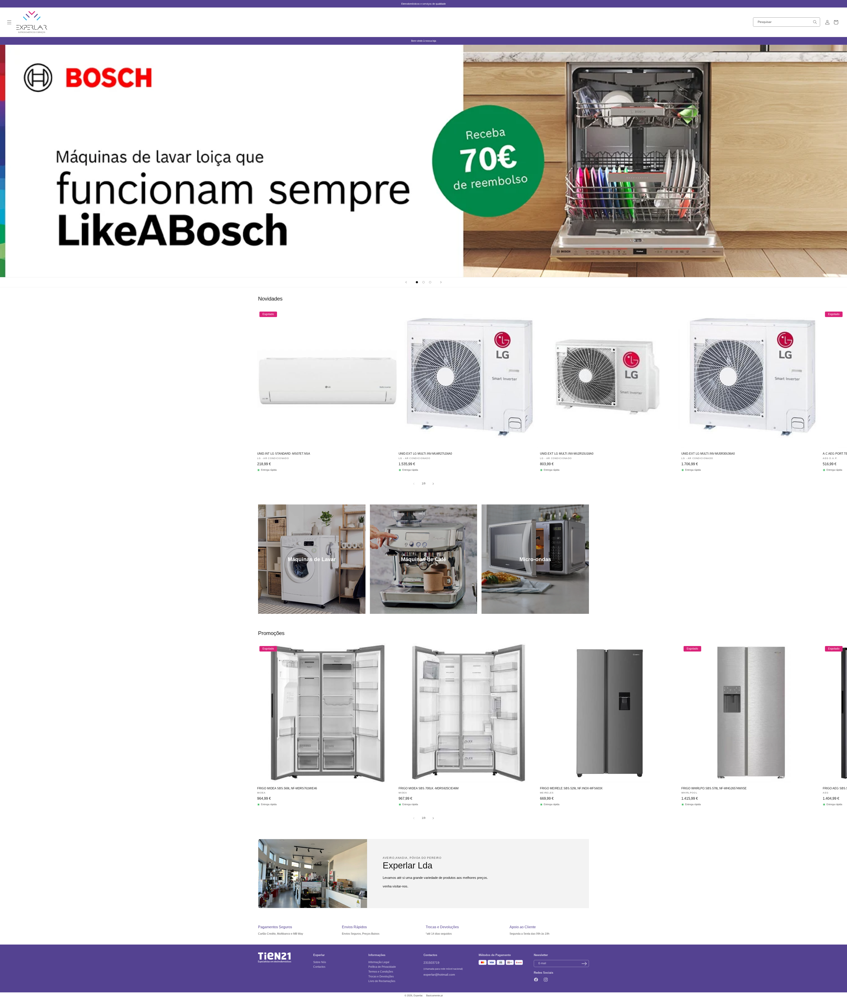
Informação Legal (378, 962)
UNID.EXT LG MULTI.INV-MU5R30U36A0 (708, 454)
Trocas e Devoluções (381, 976)
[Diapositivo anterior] (406, 282)
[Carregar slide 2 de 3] (423, 282)
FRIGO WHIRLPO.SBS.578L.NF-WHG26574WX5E (714, 788)
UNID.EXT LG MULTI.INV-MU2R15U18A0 (566, 454)
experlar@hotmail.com (439, 974)
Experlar (418, 995)
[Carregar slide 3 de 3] (430, 282)
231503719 (431, 962)
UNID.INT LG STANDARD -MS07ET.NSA (283, 454)
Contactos (319, 966)
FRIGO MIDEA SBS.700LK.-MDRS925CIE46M (429, 788)
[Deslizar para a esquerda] (414, 484)
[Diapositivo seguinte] (441, 282)
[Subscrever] (584, 963)
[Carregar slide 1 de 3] (417, 282)
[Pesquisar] (815, 22)
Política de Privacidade (382, 966)
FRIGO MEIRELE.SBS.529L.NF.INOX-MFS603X (571, 788)
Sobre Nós (319, 962)
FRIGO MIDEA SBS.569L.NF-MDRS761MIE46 (287, 788)
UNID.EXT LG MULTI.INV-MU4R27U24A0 (425, 454)
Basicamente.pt (434, 995)
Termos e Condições (380, 971)
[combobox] (786, 22)
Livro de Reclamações (381, 981)
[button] (9, 22)
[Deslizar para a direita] (433, 484)
